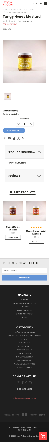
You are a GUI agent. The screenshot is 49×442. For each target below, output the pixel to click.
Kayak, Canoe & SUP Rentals (24, 303)
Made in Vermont (24, 360)
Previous (4, 439)
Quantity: (24, 119)
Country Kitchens (25, 353)
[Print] (14, 138)
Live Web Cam (24, 307)
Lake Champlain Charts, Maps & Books (24, 336)
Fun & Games (24, 343)
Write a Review (10, 24)
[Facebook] (4, 138)
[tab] (24, 175)
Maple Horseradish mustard (36, 232)
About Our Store (24, 310)
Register (29, 314)
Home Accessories (24, 357)
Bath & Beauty (24, 346)
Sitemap (24, 317)
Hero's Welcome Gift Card (24, 332)
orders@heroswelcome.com (24, 398)
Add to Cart (13, 237)
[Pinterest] (23, 138)
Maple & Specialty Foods (24, 364)
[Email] (9, 138)
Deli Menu (24, 300)
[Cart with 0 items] (41, 3)
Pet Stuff (24, 339)
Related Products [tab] (23, 192)
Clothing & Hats (24, 350)
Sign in (19, 314)
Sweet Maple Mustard (13, 228)
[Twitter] (18, 138)
